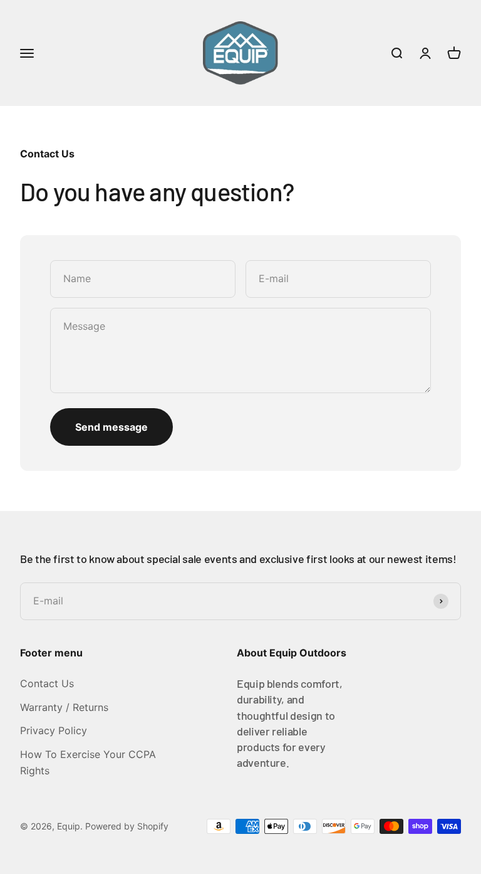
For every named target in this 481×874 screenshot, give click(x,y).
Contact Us (47, 683)
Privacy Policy (53, 730)
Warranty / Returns (64, 707)
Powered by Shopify (126, 826)
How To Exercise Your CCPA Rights (88, 762)
